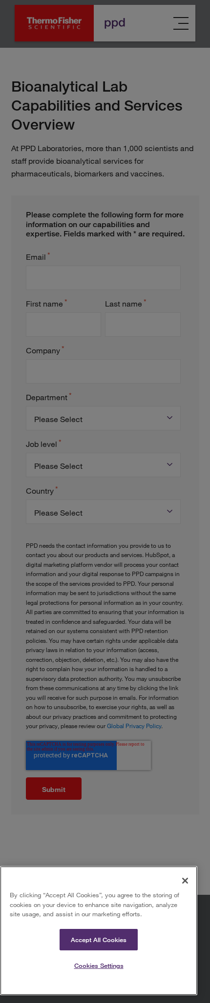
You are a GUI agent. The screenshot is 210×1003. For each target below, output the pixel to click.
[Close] (185, 880)
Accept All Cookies (98, 940)
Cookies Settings (99, 965)
